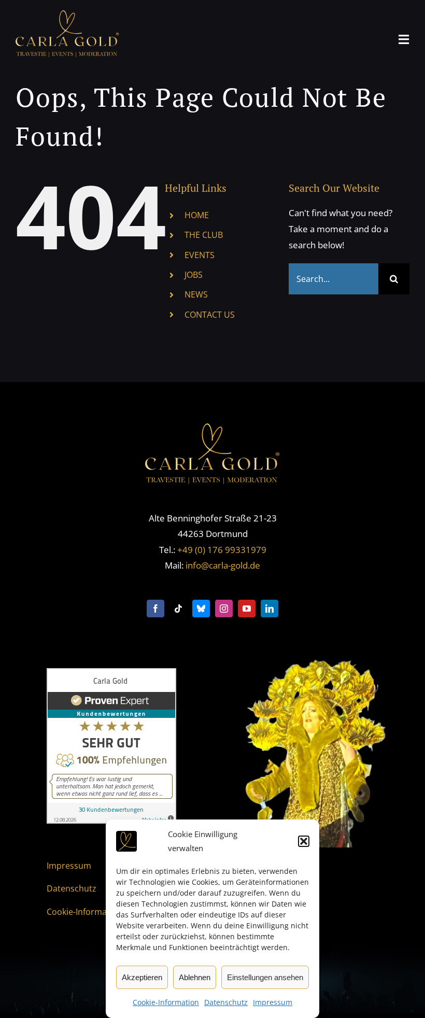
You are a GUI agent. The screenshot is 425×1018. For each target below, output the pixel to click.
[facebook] (155, 608)
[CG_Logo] (67, 15)
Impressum (272, 1002)
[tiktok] (178, 608)
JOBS (194, 274)
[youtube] (247, 608)
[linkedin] (269, 608)
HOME (197, 215)
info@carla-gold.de (223, 565)
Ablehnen (194, 977)
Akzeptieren (142, 977)
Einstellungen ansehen (265, 977)
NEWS (196, 294)
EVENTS (200, 255)
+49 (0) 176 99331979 (221, 550)
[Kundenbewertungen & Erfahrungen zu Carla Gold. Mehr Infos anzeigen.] (111, 676)
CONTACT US (210, 314)
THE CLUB (204, 235)
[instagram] (224, 608)
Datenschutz (226, 1002)
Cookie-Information (166, 1002)
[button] (304, 841)
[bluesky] (201, 608)
